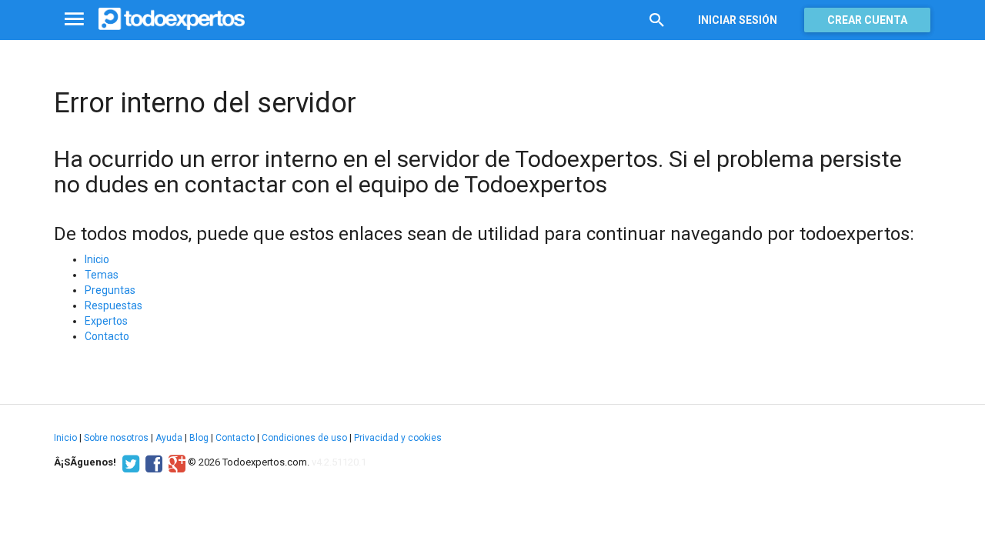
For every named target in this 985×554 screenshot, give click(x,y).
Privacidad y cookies (398, 437)
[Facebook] (152, 462)
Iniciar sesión (737, 20)
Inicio (97, 259)
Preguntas (110, 290)
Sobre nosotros (116, 437)
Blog (199, 437)
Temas (102, 275)
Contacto (107, 336)
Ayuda (168, 437)
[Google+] (175, 462)
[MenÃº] (74, 19)
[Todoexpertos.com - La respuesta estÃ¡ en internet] (171, 19)
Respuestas (113, 305)
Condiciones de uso (304, 437)
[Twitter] (129, 462)
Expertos (106, 321)
